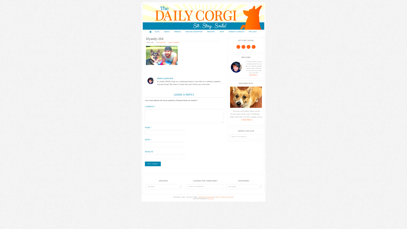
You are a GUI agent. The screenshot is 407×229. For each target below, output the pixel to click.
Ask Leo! (211, 198)
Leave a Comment (174, 42)
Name (148, 127)
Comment (150, 107)
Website (149, 152)
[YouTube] (254, 47)
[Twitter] (248, 47)
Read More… (253, 75)
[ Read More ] (247, 120)
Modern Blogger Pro (206, 197)
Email (148, 140)
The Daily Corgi (203, 17)
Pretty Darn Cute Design (225, 197)
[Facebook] (238, 47)
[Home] (150, 32)
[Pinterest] (243, 47)
